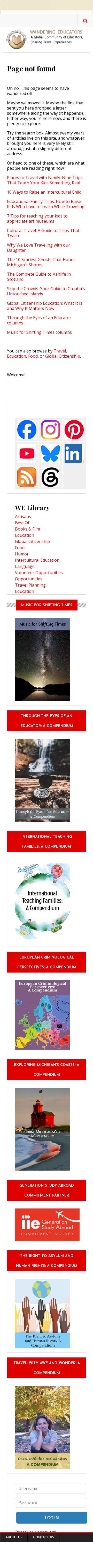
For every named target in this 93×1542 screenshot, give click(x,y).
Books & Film (27, 529)
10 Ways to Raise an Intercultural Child (44, 192)
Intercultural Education (37, 560)
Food (33, 356)
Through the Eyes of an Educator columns (39, 320)
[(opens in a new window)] (26, 429)
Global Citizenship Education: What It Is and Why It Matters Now (44, 305)
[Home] (46, 39)
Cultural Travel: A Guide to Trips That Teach (43, 233)
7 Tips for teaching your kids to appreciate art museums (37, 218)
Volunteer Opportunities (39, 572)
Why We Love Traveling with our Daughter (38, 247)
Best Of (22, 523)
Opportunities (28, 579)
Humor (22, 554)
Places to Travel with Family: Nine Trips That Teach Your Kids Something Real (45, 180)
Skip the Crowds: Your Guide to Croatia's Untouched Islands (46, 291)
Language (25, 566)
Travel (59, 351)
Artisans (23, 516)
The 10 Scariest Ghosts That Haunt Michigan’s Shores (41, 262)
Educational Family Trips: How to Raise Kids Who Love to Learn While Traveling (45, 204)
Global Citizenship (62, 356)
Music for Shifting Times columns (39, 332)
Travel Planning (30, 585)
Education (16, 356)
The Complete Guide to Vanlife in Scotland (39, 276)
